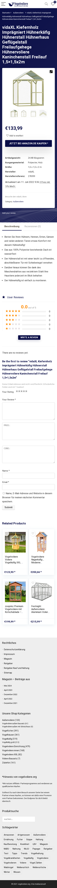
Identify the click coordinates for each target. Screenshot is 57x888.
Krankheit (24, 844)
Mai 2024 (8, 686)
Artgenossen (24, 835)
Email (5, 482)
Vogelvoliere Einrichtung (13, 746)
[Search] (46, 4)
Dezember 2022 (10, 694)
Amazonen (9, 835)
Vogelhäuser (8, 735)
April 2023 (8, 690)
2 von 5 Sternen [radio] (18, 391)
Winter (7, 872)
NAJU (26, 849)
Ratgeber (8, 663)
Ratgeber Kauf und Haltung (16, 668)
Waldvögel (8, 867)
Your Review (9, 399)
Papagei (36, 849)
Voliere (23, 863)
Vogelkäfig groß (8, 742)
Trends (24, 853)
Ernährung (8, 839)
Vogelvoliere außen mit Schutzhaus (16, 727)
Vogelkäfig (7, 739)
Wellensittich (23, 867)
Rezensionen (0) (32, 226)
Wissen (16, 872)
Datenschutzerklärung (14, 649)
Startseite (6, 13)
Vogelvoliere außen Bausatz (13, 724)
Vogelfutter (7, 731)
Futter (20, 839)
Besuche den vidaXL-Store (16, 197)
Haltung (39, 839)
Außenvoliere (18, 13)
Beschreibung (11, 226)
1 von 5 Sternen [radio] (17, 391)
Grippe (29, 839)
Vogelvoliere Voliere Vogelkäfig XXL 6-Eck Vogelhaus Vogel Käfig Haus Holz (14, 564)
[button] (51, 71)
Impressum (9, 654)
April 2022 (8, 699)
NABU (6, 849)
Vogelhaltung (37, 853)
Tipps (14, 853)
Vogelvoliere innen (10, 750)
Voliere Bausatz (9, 758)
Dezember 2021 (10, 703)
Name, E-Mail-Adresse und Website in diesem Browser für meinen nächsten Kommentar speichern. (27, 497)
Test (6, 853)
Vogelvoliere (42, 858)
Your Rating (8, 392)
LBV (34, 844)
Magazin (8, 659)
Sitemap (8, 673)
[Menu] (3, 4)
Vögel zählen (36, 863)
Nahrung (16, 849)
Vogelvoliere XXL (10, 754)
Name (6, 470)
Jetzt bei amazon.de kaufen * (28, 143)
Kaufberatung (10, 844)
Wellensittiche (39, 867)
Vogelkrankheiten (12, 858)
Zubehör (6, 762)
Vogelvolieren (10, 863)
